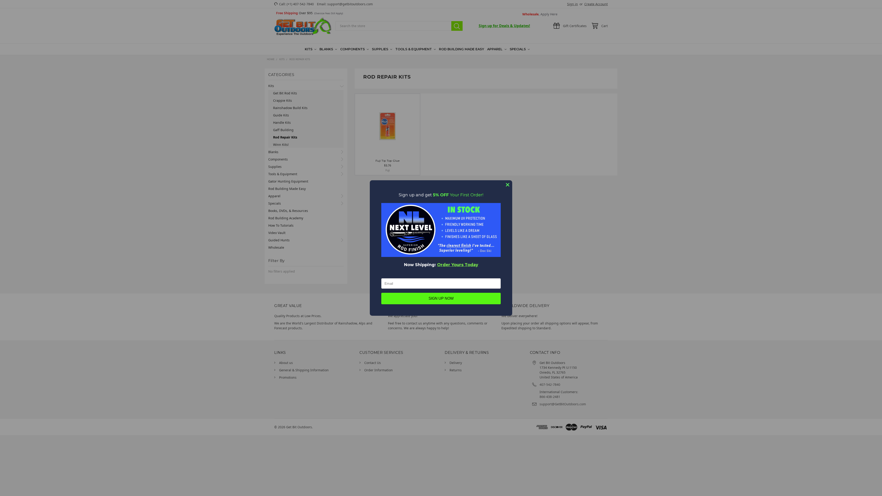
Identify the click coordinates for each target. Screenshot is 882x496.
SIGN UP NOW (441, 298)
